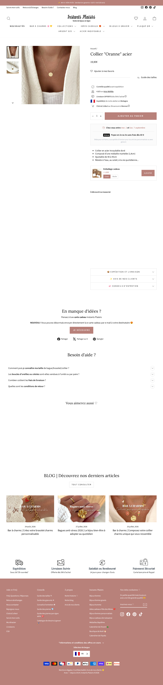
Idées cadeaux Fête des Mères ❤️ (102, 609)
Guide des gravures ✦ (45, 600)
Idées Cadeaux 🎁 (91, 26)
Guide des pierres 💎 (45, 609)
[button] (102, 71)
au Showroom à (112, 106)
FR (82, 653)
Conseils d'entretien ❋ (46, 604)
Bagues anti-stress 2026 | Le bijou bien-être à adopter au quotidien (81, 532)
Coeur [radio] (107, 176)
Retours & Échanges (31, 7)
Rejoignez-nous (12, 609)
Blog (75, 7)
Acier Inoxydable (91, 31)
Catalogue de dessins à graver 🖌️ (49, 622)
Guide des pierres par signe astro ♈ (48, 615)
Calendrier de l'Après (97, 635)
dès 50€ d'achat (110, 96)
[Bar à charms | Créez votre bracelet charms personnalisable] (30, 508)
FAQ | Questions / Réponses (17, 595)
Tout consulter (82, 484)
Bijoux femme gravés (97, 600)
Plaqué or (144, 26)
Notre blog (69, 600)
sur (104, 91)
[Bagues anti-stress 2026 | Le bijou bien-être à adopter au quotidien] (81, 508)
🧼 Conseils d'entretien (123, 286)
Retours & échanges (14, 600)
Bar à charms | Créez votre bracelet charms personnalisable (30, 532)
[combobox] (81, 654)
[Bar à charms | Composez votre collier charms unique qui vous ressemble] (133, 508)
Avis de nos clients (72, 604)
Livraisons (10, 627)
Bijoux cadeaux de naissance (100, 618)
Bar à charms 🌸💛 (41, 26)
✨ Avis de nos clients (123, 279)
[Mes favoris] (136, 18)
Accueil (93, 48)
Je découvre (81, 330)
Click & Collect (12, 613)
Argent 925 (66, 31)
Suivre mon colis (13, 7)
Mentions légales (65, 670)
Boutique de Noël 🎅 (97, 631)
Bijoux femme (95, 595)
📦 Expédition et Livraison (123, 272)
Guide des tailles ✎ (44, 595)
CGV (8, 631)
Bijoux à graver (120, 26)
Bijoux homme (95, 604)
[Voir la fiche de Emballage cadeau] (96, 173)
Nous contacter (12, 604)
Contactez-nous (63, 7)
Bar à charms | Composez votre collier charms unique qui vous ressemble (133, 532)
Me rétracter (11, 622)
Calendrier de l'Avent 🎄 (99, 627)
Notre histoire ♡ (71, 595)
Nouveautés (17, 26)
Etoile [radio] (115, 176)
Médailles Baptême (97, 622)
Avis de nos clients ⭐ (95, 670)
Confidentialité (80, 670)
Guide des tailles (149, 77)
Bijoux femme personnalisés (100, 613)
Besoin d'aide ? (48, 7)
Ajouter (148, 173)
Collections (65, 26)
